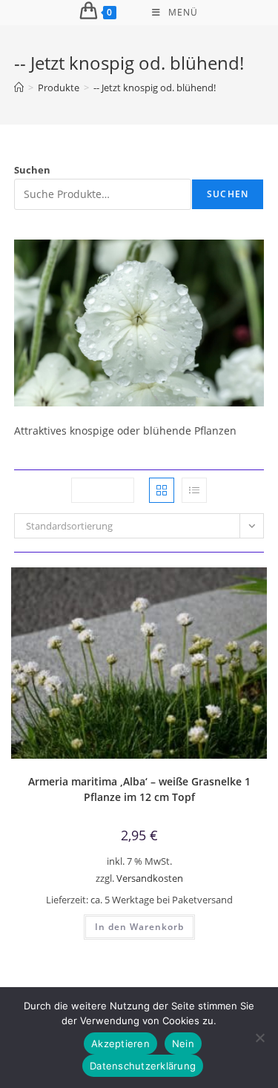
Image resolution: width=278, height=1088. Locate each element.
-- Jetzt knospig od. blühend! (154, 87)
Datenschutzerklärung (143, 1066)
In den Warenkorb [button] (139, 926)
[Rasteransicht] (161, 490)
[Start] (19, 87)
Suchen (32, 170)
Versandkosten (149, 878)
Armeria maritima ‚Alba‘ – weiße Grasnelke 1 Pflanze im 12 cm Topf (139, 789)
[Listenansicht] (194, 490)
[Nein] (259, 1037)
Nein (183, 1043)
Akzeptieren (120, 1043)
